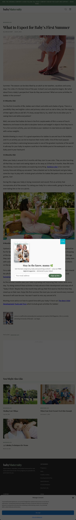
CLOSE (62, 241)
